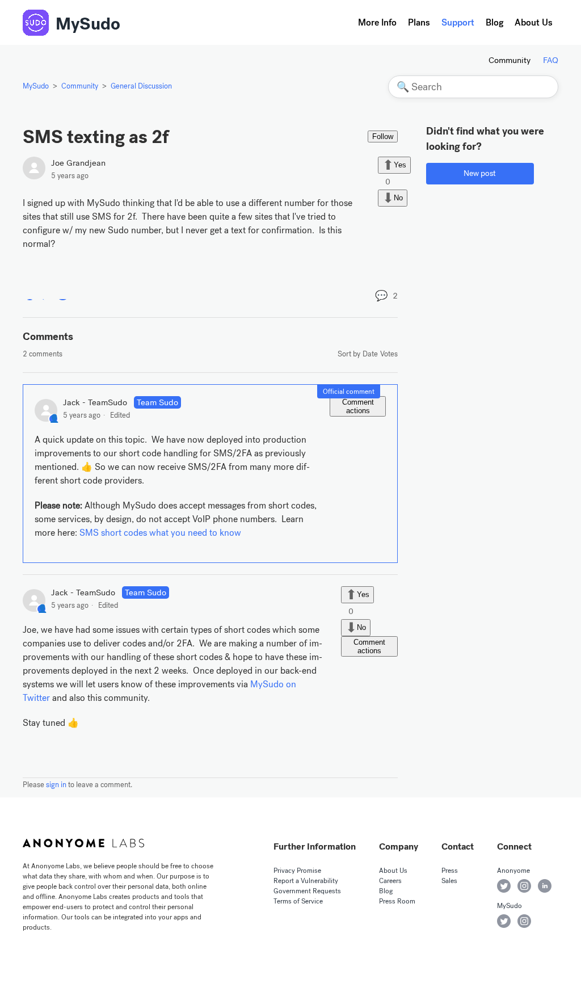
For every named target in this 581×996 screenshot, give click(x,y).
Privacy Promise (297, 870)
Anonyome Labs (83, 843)
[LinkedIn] (63, 293)
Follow (382, 136)
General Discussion (141, 86)
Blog (494, 22)
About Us (534, 22)
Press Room (397, 901)
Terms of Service (298, 901)
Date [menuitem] (370, 354)
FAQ (550, 60)
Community (510, 60)
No (398, 198)
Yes (400, 164)
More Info (377, 22)
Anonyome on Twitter (504, 886)
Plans (419, 22)
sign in (56, 784)
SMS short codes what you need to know (160, 533)
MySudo (88, 23)
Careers (390, 880)
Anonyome (513, 870)
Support (457, 22)
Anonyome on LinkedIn (544, 886)
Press (449, 870)
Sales (449, 880)
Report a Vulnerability (305, 880)
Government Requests (307, 891)
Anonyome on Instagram (524, 886)
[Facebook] (30, 293)
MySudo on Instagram (524, 921)
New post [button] (480, 173)
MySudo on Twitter (504, 921)
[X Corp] (46, 293)
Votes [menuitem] (389, 354)
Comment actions (358, 406)
